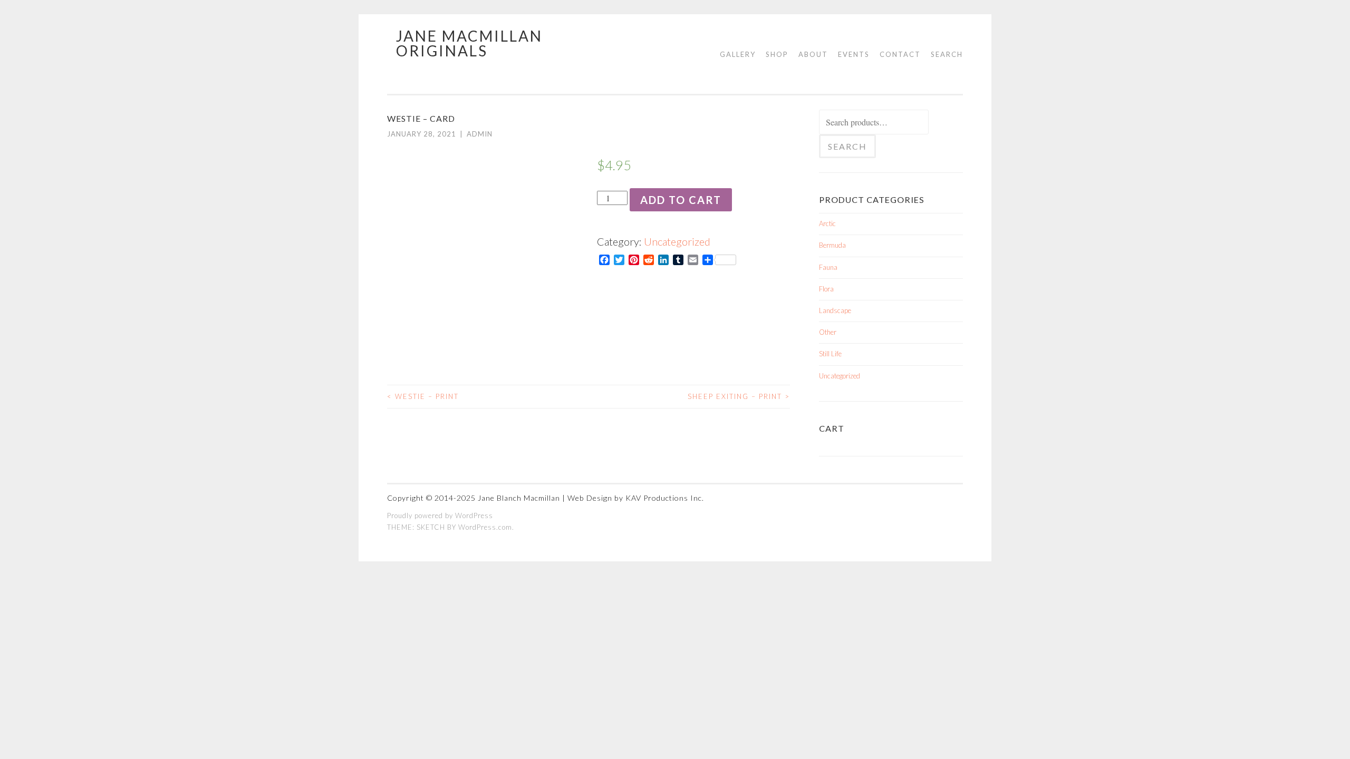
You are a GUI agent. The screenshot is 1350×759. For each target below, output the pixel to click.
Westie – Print (423, 396)
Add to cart (680, 199)
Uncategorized (677, 241)
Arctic (827, 223)
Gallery (738, 54)
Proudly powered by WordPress (440, 515)
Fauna (828, 267)
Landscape (835, 310)
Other (827, 332)
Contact (900, 54)
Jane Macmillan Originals (469, 43)
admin (480, 134)
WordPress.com (485, 527)
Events (854, 54)
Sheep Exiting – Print (739, 396)
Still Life (830, 353)
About (813, 54)
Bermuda (832, 245)
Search (947, 54)
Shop (777, 54)
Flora (826, 289)
